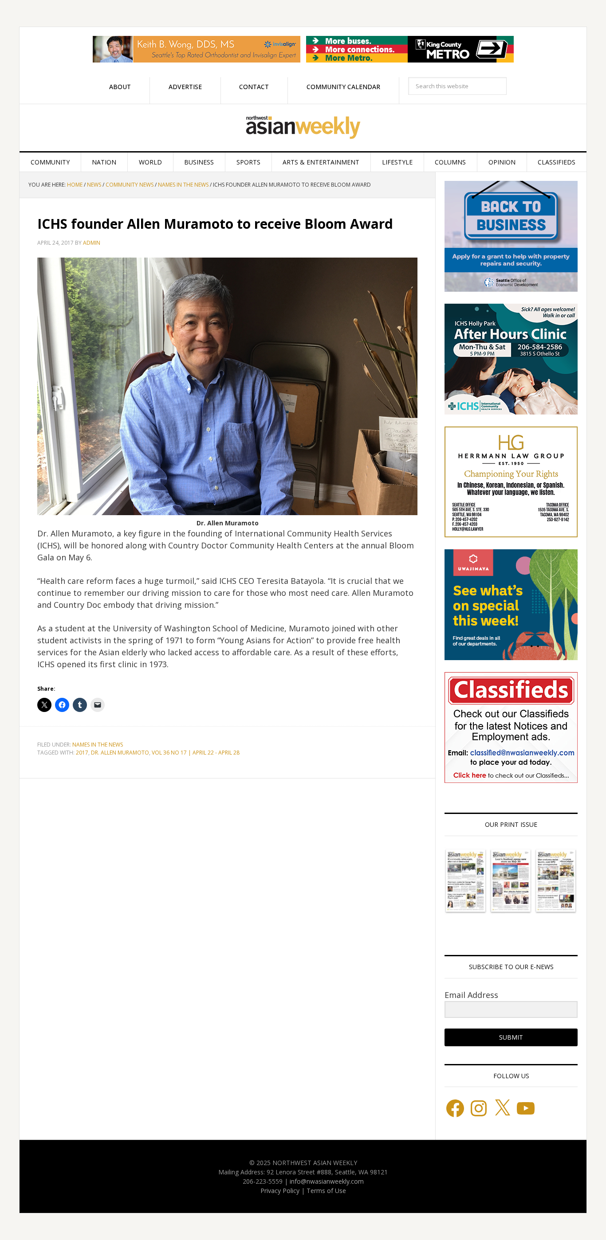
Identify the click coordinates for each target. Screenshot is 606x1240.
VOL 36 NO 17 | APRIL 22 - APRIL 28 (196, 752)
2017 (82, 752)
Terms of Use (326, 1190)
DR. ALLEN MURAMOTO (120, 752)
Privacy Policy (279, 1190)
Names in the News (97, 744)
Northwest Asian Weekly (303, 128)
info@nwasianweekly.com (327, 1181)
